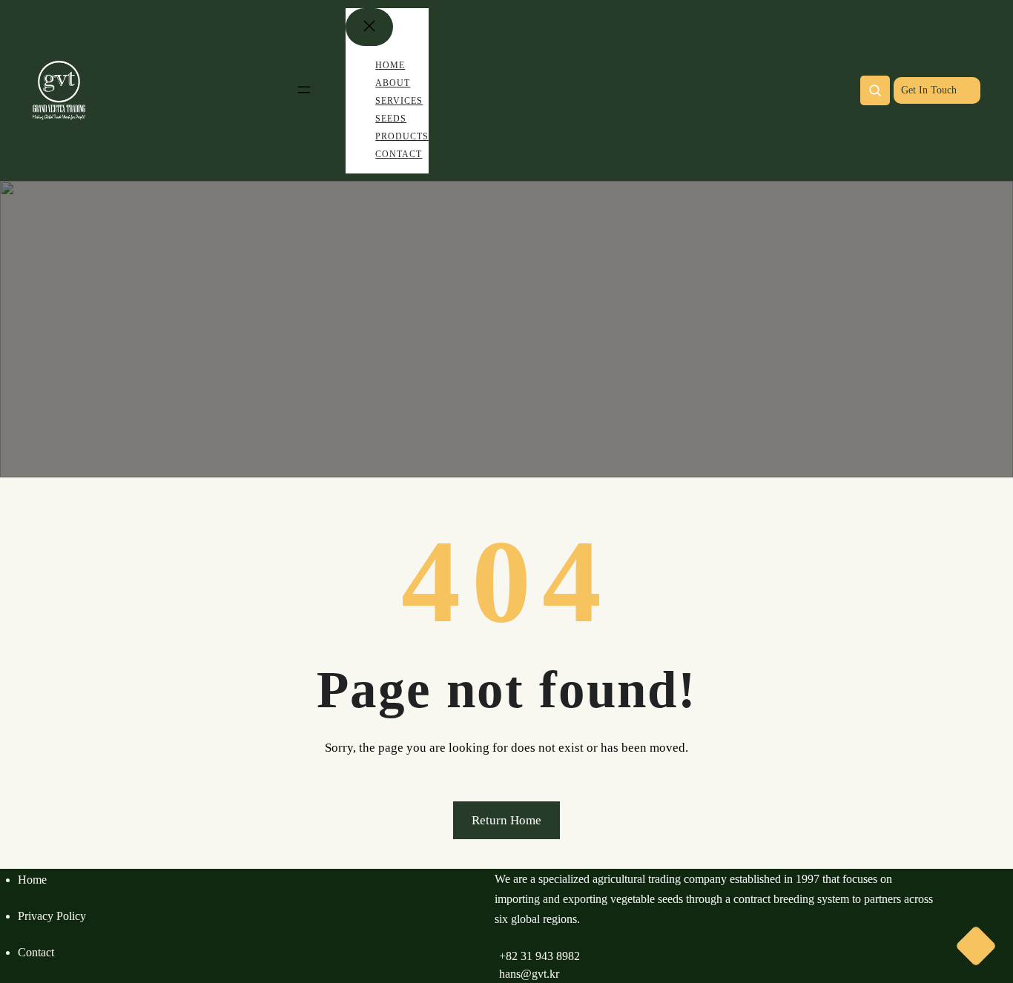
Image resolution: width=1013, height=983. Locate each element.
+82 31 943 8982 (539, 956)
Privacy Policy (52, 916)
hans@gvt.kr (529, 973)
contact (36, 952)
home (32, 879)
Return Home (506, 820)
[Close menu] (369, 27)
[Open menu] (304, 91)
